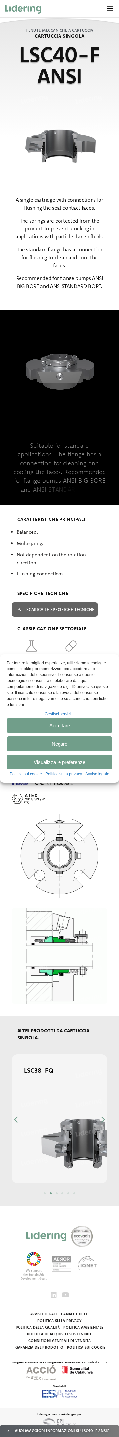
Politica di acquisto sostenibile (59, 1334)
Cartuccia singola (60, 36)
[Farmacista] (71, 646)
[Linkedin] (54, 1295)
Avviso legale (97, 774)
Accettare (59, 725)
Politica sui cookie (26, 774)
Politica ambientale (83, 1327)
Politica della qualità (38, 1327)
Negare (59, 744)
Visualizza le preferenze (59, 762)
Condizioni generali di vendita (59, 1340)
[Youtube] (65, 1295)
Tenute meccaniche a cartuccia (59, 30)
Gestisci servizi (58, 714)
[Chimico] (31, 646)
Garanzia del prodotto (39, 1347)
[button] (16, 1119)
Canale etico (74, 1314)
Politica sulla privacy (63, 774)
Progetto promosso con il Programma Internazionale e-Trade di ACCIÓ (59, 1362)
